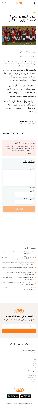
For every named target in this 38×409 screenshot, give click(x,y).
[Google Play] (13, 396)
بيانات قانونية (33, 379)
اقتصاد (34, 355)
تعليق (32, 168)
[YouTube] (19, 344)
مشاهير (34, 365)
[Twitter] (23, 344)
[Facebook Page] (26, 344)
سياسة (34, 352)
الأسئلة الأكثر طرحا (32, 375)
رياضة (34, 12)
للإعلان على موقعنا (31, 377)
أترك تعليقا (19, 209)
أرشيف (34, 383)
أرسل (19, 331)
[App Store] (25, 396)
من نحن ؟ (34, 373)
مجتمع (34, 357)
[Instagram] (11, 344)
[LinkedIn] (15, 344)
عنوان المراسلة (28, 199)
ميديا (35, 361)
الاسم (32, 191)
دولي (35, 367)
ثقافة (35, 359)
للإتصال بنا (33, 381)
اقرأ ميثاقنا (31, 154)
